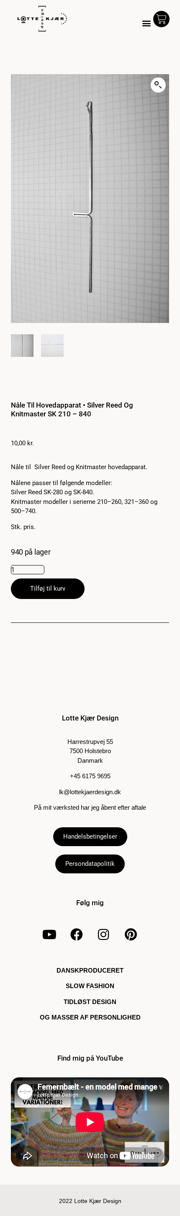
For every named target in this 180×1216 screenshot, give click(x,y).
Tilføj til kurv (47, 588)
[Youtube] (49, 934)
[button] (147, 23)
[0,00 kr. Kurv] (161, 19)
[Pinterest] (130, 934)
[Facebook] (76, 934)
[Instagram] (103, 934)
